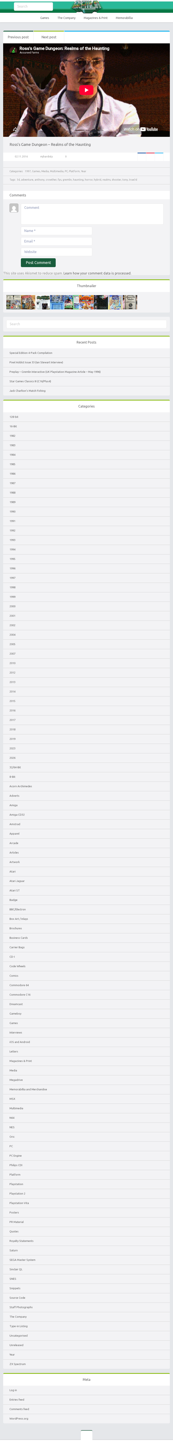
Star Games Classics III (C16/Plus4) (30, 381)
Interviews (15, 1032)
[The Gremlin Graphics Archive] (86, 7)
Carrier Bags (17, 947)
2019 (12, 738)
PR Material (16, 1221)
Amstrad (14, 824)
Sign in (167, 6)
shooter (116, 179)
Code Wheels (17, 966)
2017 (12, 719)
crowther (51, 179)
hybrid (97, 179)
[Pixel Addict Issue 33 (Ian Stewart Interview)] (28, 297)
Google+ (150, 157)
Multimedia (57, 171)
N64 (11, 1117)
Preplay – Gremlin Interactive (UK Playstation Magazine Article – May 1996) (55, 371)
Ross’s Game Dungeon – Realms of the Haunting (50, 144)
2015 (12, 700)
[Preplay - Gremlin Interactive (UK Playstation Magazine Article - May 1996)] (42, 297)
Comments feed (19, 1409)
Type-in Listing (18, 1326)
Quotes (14, 1231)
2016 (12, 710)
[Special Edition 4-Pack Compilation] (13, 297)
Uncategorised (18, 1335)
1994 (12, 549)
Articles (14, 852)
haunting (78, 179)
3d (18, 179)
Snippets (14, 1288)
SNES (12, 1278)
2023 (12, 748)
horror (89, 179)
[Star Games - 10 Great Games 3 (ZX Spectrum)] (86, 297)
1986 (12, 473)
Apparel (14, 833)
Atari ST (14, 890)
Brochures (15, 928)
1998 (12, 587)
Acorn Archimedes (20, 786)
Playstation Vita (19, 1202)
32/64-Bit (15, 767)
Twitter (159, 157)
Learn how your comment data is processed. (97, 273)
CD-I (12, 956)
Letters (13, 1051)
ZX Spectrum (17, 1363)
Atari (12, 871)
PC (66, 171)
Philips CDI (15, 1165)
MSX (12, 1098)
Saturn (13, 1250)
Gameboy (15, 1013)
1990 (12, 511)
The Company (66, 18)
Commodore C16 (19, 994)
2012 (12, 672)
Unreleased (16, 1345)
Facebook (142, 157)
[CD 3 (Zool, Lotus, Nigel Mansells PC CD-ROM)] (101, 297)
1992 (12, 530)
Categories (6, 6)
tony (125, 179)
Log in (13, 1390)
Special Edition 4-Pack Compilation (30, 352)
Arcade (13, 843)
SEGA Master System (22, 1259)
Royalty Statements (21, 1240)
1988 (12, 492)
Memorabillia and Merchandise (28, 1089)
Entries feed (16, 1399)
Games (44, 18)
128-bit (13, 416)
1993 (12, 539)
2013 (12, 682)
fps (59, 179)
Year (83, 171)
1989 (12, 502)
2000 (12, 606)
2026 (12, 757)
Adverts (14, 795)
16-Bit (13, 426)
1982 (12, 435)
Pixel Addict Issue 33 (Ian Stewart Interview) (36, 362)
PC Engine (15, 1155)
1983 (12, 445)
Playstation (16, 1184)
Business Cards (18, 937)
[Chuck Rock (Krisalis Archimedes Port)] (115, 297)
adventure (27, 179)
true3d (133, 179)
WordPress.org (18, 1418)
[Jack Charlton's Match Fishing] (72, 297)
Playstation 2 (17, 1193)
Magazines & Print (96, 18)
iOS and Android (19, 1041)
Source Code (17, 1297)
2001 (12, 615)
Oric (12, 1136)
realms (107, 179)
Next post (49, 37)
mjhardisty (46, 156)
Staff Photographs (21, 1307)
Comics (13, 975)
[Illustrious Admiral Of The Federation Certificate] (130, 297)
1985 (12, 464)
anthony (40, 179)
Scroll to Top (160, 1427)
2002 (12, 625)
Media (45, 171)
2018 (12, 729)
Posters (14, 1212)
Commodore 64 (19, 985)
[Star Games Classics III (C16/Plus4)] (57, 297)
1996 (12, 568)
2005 (12, 644)
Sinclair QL (15, 1269)
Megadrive (16, 1079)
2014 (12, 691)
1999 (12, 596)
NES (12, 1127)
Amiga (13, 805)
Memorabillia (124, 18)
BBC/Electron (17, 909)
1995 (12, 558)
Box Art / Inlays (18, 918)
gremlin (67, 179)
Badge (13, 899)
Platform (74, 171)
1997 (28, 171)
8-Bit (12, 776)
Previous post (18, 37)
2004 (12, 634)
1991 (12, 520)
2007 (12, 653)
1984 (12, 454)
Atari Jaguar (17, 880)
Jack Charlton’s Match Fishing (27, 390)
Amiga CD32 (17, 814)
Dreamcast (16, 1004)
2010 (12, 663)
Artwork (14, 861)
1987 (12, 483)
